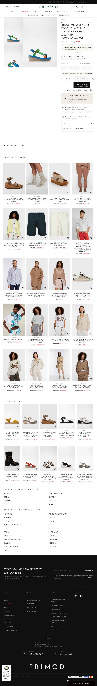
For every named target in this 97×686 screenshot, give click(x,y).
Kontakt (54, 630)
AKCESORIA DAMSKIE (13, 539)
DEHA (6, 497)
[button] (81, 683)
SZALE (51, 525)
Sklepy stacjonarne (34, 600)
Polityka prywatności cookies (58, 621)
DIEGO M (52, 500)
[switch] (6, 679)
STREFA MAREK (79, 12)
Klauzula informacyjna (59, 613)
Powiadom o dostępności (81, 85)
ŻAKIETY (52, 546)
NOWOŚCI (37, 12)
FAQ (52, 626)
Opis (65, 123)
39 (83, 67)
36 (64, 67)
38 (77, 67)
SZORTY (7, 536)
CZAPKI (51, 521)
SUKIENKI (8, 517)
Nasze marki (31, 607)
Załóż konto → (88, 73)
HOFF (50, 504)
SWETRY (52, 517)
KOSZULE (52, 536)
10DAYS (7, 493)
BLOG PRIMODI (45, 15)
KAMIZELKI (53, 539)
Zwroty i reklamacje (58, 605)
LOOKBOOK (32, 15)
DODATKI (48, 12)
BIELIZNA (52, 543)
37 (71, 67)
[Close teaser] (68, 681)
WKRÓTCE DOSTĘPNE (62, 12)
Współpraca (31, 611)
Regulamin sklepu (57, 609)
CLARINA (52, 497)
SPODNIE (8, 521)
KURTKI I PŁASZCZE (12, 525)
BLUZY (7, 528)
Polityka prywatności (58, 617)
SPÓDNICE (53, 532)
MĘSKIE (17, 7)
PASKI (6, 550)
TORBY (7, 532)
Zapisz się (87, 570)
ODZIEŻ (13, 12)
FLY (62, 22)
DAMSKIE (7, 7)
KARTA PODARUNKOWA (61, 15)
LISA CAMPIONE (55, 493)
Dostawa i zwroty (73, 129)
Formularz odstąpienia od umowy (60, 601)
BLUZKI (7, 543)
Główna (63, 19)
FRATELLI (8, 500)
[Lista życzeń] (22, 192)
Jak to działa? (77, 52)
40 (90, 67)
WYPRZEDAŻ (54, 528)
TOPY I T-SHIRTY (11, 546)
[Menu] (9, 666)
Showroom (31, 604)
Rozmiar (77, 63)
